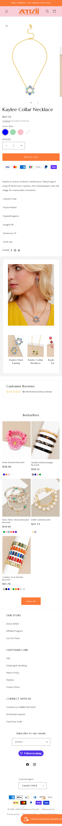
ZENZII (18, 809)
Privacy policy (13, 814)
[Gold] (33, 532)
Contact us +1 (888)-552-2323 (21, 707)
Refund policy (48, 809)
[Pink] (20, 132)
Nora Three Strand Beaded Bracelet (15, 521)
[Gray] (33, 474)
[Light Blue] (9, 532)
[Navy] (35, 474)
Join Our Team (13, 638)
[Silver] (35, 532)
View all (31, 601)
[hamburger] (6, 12)
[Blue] (5, 132)
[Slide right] (37, 102)
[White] (28, 132)
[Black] (6, 589)
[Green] (13, 132)
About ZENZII (12, 623)
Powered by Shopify (30, 809)
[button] (6, 11)
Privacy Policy (13, 687)
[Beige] (4, 589)
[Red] (18, 589)
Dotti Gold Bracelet (40, 520)
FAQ (8, 658)
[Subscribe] (46, 742)
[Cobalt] (16, 532)
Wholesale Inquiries (15, 714)
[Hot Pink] (13, 532)
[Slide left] (24, 102)
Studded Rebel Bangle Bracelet (42, 463)
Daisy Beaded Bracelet (13, 462)
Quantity (6, 139)
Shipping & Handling (16, 665)
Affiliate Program (14, 631)
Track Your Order (14, 721)
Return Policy (12, 672)
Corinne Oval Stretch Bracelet (12, 578)
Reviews (10, 680)
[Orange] (16, 589)
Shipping (6, 121)
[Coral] (6, 474)
